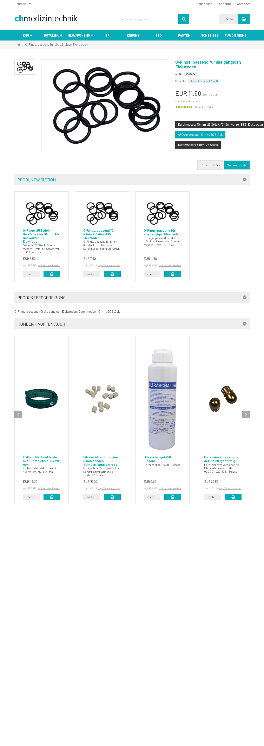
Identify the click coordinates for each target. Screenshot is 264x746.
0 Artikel (228, 19)
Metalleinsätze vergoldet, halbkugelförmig (221, 459)
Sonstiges (210, 35)
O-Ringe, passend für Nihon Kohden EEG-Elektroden (99, 234)
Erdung (133, 35)
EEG (159, 35)
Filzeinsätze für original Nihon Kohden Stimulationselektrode (101, 460)
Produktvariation (37, 179)
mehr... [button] (31, 274)
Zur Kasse (205, 4)
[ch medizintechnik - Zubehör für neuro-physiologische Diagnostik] (46, 16)
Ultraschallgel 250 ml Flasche (159, 459)
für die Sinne (235, 35)
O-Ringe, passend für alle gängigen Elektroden (162, 232)
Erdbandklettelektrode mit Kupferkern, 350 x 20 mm (41, 460)
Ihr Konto (224, 4)
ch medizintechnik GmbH (204, 81)
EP (107, 35)
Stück (216, 165)
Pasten (184, 35)
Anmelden (244, 4)
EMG (26, 35)
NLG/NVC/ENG (79, 35)
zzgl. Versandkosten (186, 100)
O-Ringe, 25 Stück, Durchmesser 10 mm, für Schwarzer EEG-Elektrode (41, 235)
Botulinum (53, 35)
